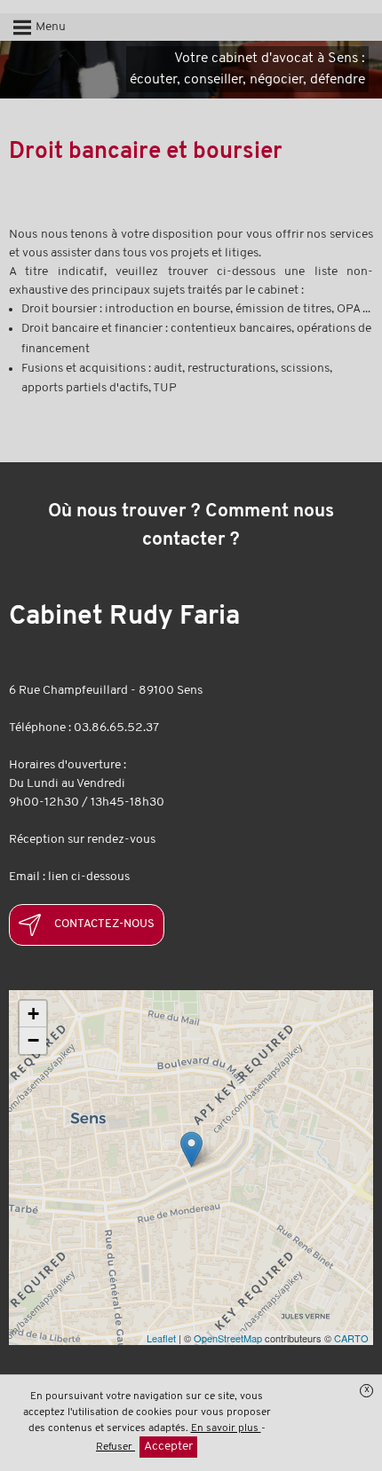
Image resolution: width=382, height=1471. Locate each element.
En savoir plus (226, 1428)
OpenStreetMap (228, 1338)
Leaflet (161, 1338)
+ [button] (33, 1014)
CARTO (351, 1338)
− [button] (33, 1040)
